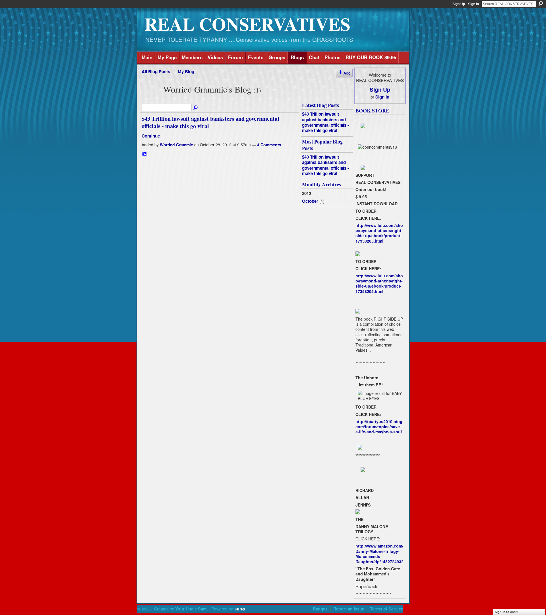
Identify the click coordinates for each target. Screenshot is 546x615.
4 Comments (269, 144)
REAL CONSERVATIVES (247, 24)
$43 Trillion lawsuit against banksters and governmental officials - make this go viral (210, 122)
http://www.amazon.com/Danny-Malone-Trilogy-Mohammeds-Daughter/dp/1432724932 (379, 553)
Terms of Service (386, 609)
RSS (144, 154)
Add (347, 73)
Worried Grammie (176, 144)
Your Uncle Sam (191, 609)
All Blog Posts (156, 71)
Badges (320, 609)
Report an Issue (348, 609)
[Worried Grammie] (151, 98)
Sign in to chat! (506, 612)
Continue (151, 136)
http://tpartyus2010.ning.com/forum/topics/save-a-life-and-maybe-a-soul (379, 426)
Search (540, 3)
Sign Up (458, 4)
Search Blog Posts (195, 107)
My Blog (186, 71)
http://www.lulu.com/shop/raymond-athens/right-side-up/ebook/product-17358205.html (379, 233)
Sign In (473, 4)
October (310, 201)
